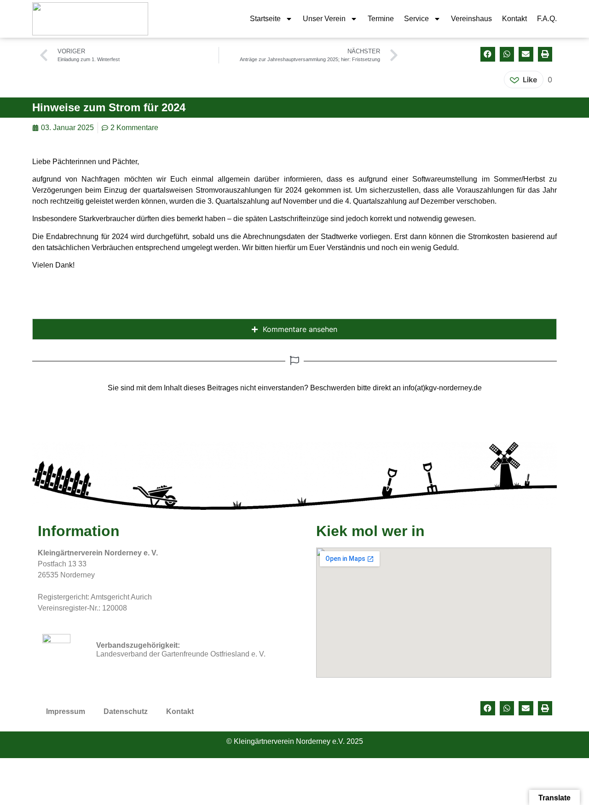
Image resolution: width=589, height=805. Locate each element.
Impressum (65, 711)
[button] (487, 54)
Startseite (265, 19)
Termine (381, 19)
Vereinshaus (471, 19)
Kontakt (514, 19)
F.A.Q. (547, 19)
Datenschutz (126, 711)
